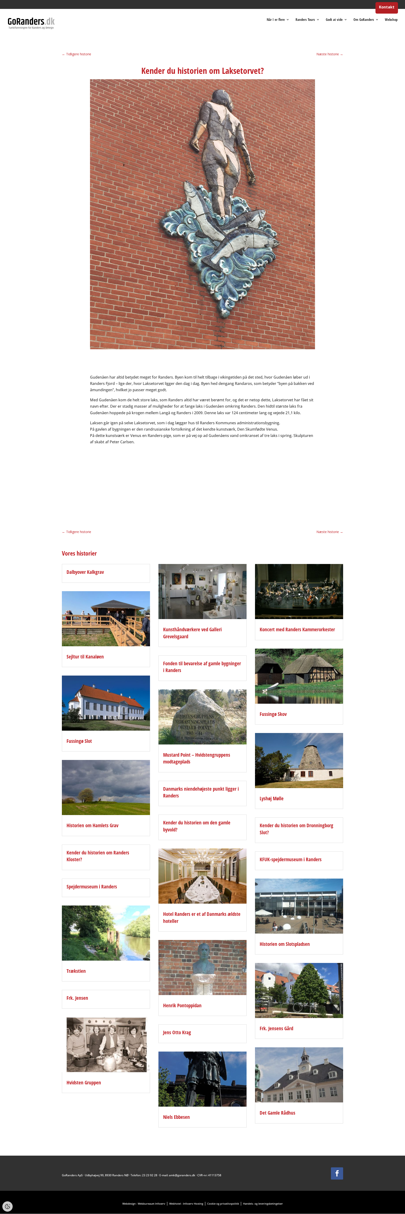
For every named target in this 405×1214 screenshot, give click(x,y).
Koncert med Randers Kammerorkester (297, 629)
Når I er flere (276, 20)
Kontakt (386, 8)
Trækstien (76, 971)
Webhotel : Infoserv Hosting (186, 1203)
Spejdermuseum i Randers (92, 886)
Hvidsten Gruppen (84, 1082)
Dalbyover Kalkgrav (85, 572)
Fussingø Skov (273, 714)
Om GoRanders (363, 20)
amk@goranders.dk (182, 1175)
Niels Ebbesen (176, 1117)
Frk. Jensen (77, 998)
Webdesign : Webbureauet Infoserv (143, 1203)
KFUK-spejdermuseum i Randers (291, 859)
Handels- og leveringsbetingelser (263, 1203)
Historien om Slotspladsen (285, 944)
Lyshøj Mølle (272, 798)
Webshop (391, 20)
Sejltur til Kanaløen (85, 656)
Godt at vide (334, 20)
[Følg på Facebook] (337, 1173)
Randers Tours (305, 20)
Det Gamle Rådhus (277, 1112)
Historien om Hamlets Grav (92, 825)
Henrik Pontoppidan (182, 1005)
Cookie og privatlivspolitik (223, 1203)
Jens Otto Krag (177, 1032)
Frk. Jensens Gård (276, 1028)
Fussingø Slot (79, 741)
